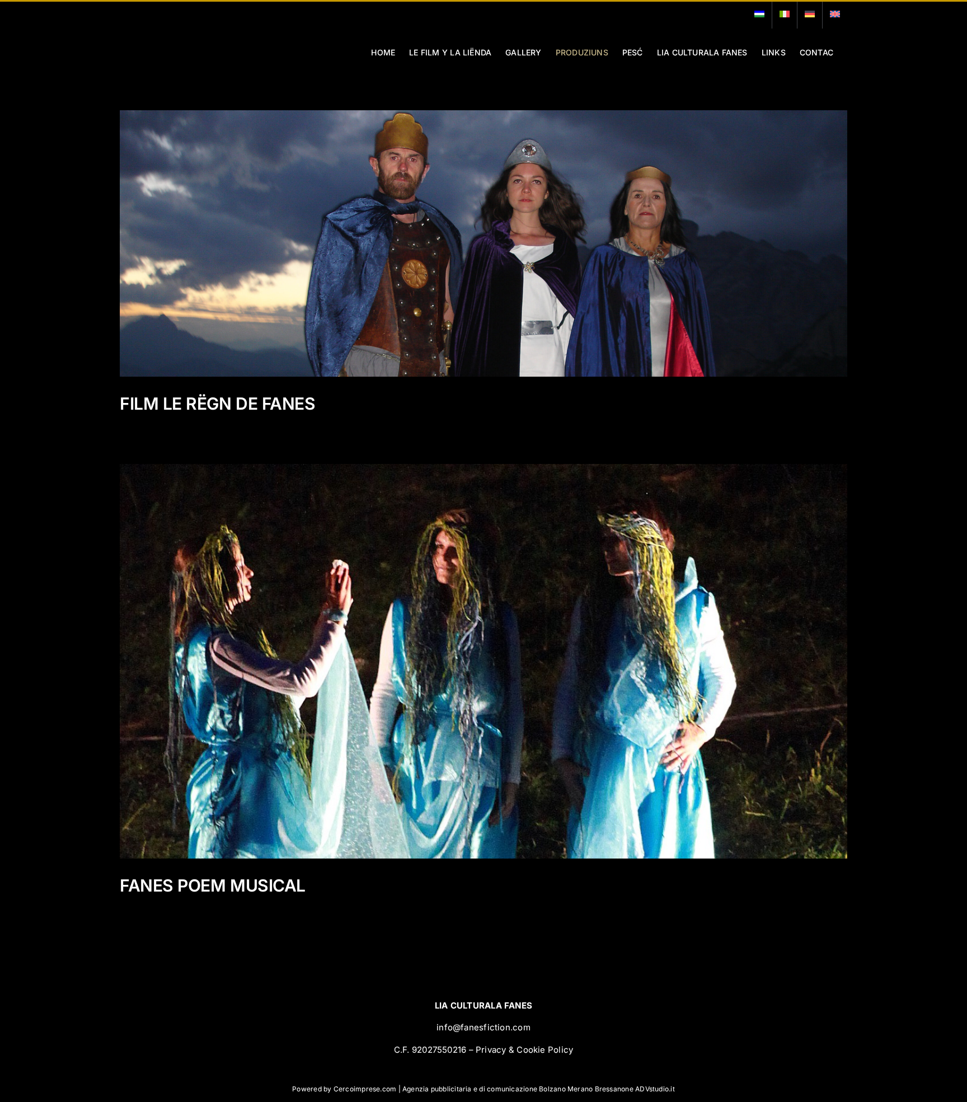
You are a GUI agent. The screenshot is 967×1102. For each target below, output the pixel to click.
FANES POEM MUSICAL (213, 885)
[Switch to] (759, 15)
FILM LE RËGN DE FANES (218, 403)
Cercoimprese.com (365, 1089)
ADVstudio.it (655, 1089)
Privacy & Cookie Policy (524, 1049)
